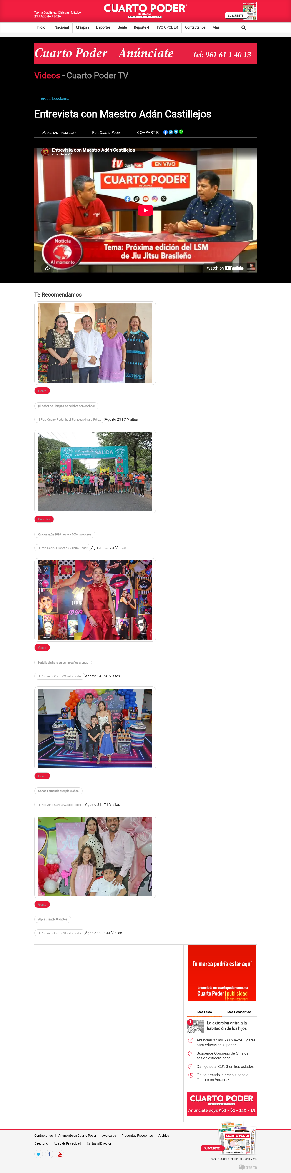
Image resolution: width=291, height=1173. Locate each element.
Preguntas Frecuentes (137, 1135)
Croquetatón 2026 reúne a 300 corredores (64, 534)
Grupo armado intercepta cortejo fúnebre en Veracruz (222, 1077)
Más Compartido (239, 1012)
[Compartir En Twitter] (170, 132)
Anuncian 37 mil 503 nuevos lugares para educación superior (226, 1042)
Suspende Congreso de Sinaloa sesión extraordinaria (222, 1056)
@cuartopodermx (55, 98)
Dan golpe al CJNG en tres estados (225, 1066)
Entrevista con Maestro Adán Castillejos (122, 114)
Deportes (103, 27)
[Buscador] (250, 27)
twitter (39, 1162)
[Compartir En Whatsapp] (181, 131)
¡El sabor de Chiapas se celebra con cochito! (66, 406)
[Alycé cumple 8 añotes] (95, 856)
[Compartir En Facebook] (165, 132)
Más (216, 27)
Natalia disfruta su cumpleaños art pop (63, 662)
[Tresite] (248, 1166)
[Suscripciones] (237, 1137)
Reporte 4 (141, 27)
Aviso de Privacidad (67, 1143)
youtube (60, 1162)
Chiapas (82, 27)
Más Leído (204, 1012)
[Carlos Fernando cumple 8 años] (95, 728)
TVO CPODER (167, 27)
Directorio (41, 1143)
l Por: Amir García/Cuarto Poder (59, 676)
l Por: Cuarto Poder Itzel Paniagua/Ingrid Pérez (69, 419)
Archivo (163, 1135)
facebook (49, 1162)
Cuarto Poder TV (97, 75)
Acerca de (109, 1135)
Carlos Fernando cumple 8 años (58, 791)
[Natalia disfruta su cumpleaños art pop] (95, 600)
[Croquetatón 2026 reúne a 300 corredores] (95, 471)
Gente (122, 27)
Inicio (41, 27)
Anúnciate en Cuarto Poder (77, 1135)
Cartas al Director (99, 1143)
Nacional (62, 27)
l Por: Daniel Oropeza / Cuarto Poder (62, 548)
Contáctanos (195, 27)
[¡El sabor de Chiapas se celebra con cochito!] (95, 343)
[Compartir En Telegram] (176, 131)
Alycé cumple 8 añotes (52, 919)
